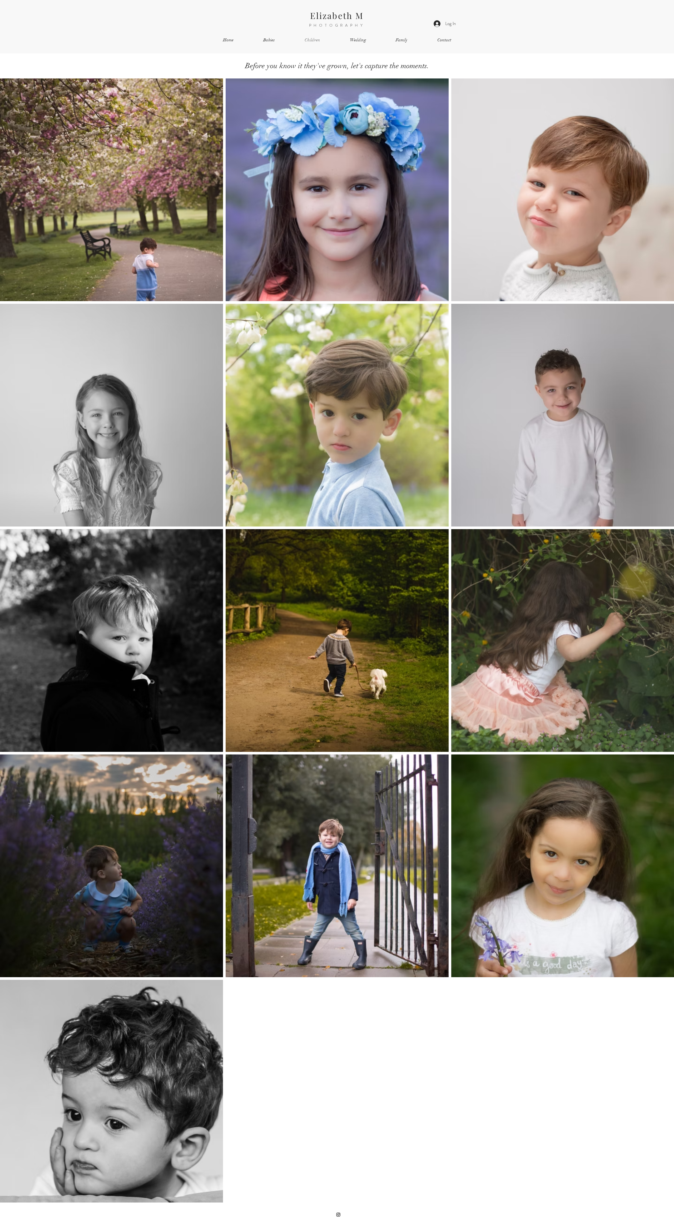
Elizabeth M (337, 15)
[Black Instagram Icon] (338, 1214)
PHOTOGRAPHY (337, 25)
